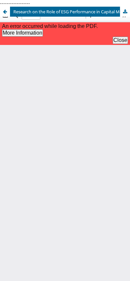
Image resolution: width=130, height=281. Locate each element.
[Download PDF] (125, 12)
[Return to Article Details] (5, 12)
